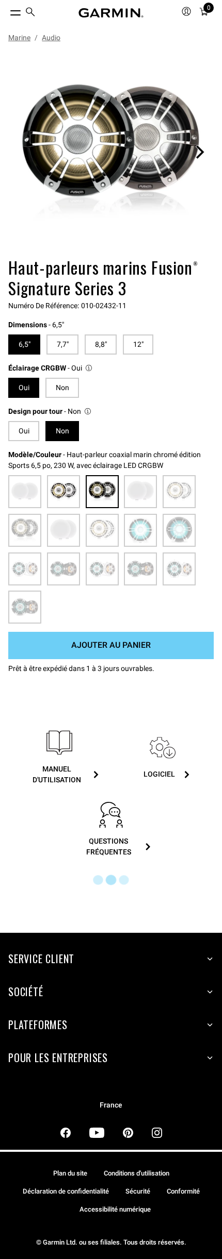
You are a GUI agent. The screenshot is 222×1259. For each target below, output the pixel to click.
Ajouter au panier (111, 645)
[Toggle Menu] (6, 10)
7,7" (63, 344)
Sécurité (137, 1191)
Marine (19, 37)
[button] (50, 368)
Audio (51, 37)
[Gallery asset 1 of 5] (111, 152)
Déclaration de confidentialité (66, 1191)
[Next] (200, 152)
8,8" (101, 344)
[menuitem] (30, 13)
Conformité (183, 1191)
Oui (24, 431)
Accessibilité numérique (115, 1209)
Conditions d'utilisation (136, 1173)
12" (138, 344)
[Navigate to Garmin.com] (111, 13)
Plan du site (70, 1173)
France (111, 1105)
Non (62, 387)
